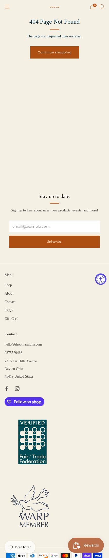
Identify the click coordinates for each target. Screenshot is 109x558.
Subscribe (54, 242)
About (9, 293)
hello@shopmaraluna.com (23, 344)
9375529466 (13, 353)
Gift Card (11, 319)
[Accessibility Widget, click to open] (100, 279)
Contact (10, 302)
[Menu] (7, 6)
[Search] (101, 6)
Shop (8, 285)
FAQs (9, 310)
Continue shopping (54, 52)
